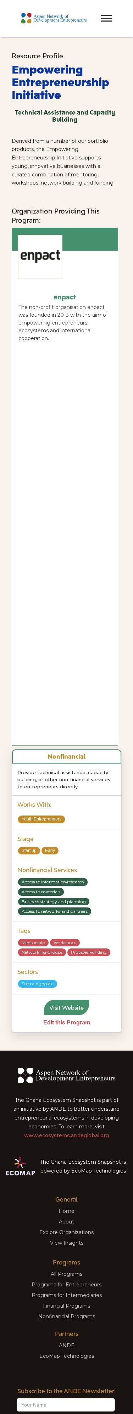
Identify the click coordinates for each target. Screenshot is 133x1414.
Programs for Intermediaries (67, 1295)
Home (66, 1211)
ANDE (66, 1345)
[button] (94, 12)
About (66, 1222)
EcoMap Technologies (98, 1171)
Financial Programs (66, 1306)
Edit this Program (66, 1022)
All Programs (66, 1274)
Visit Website (66, 1007)
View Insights (66, 1243)
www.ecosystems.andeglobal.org (66, 1135)
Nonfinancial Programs (66, 1316)
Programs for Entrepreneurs (66, 1284)
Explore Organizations (66, 1232)
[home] (52, 18)
